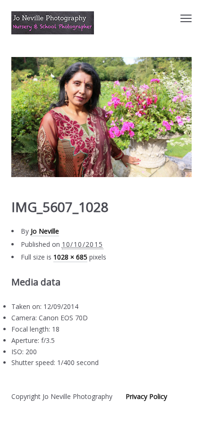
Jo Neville (45, 231)
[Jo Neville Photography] (52, 22)
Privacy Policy (146, 396)
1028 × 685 (70, 256)
